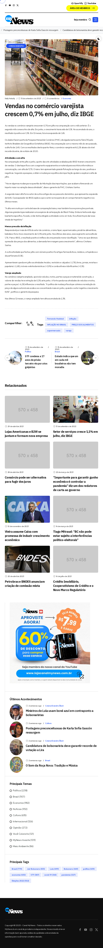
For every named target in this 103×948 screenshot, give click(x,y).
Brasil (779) (17, 869)
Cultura (48, 723)
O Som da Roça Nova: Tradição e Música (52, 765)
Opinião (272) (20, 827)
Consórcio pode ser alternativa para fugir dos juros (25, 479)
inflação (72, 319)
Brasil (57, 351)
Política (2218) (20, 790)
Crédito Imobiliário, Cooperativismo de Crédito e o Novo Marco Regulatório (73, 586)
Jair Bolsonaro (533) (36, 869)
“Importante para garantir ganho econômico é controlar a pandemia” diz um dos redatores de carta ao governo (75, 483)
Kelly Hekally (10, 98)
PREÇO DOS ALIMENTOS (83, 324)
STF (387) (35, 875)
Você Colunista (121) (23, 833)
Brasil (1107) (19, 796)
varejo (68, 330)
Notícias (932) (20, 809)
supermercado (53, 330)
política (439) (89, 869)
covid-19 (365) (50, 875)
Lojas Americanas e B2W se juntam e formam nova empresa (26, 434)
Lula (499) (54, 869)
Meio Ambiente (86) (23, 846)
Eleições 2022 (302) (20, 880)
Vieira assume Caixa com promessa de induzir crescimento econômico (27, 536)
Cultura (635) (19, 815)
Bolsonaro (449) (71, 869)
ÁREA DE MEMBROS (80, 8)
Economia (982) (21, 802)
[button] (95, 19)
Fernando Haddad (55, 319)
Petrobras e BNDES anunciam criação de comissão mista (25, 584)
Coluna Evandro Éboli (54, 706)
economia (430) (19, 875)
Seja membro (80, 19)
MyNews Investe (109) (24, 840)
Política (28, 351)
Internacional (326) (23, 821)
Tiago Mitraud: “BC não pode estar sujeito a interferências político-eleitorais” (72, 536)
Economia (67, 98)
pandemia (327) (69, 875)
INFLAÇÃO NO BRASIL (56, 324)
